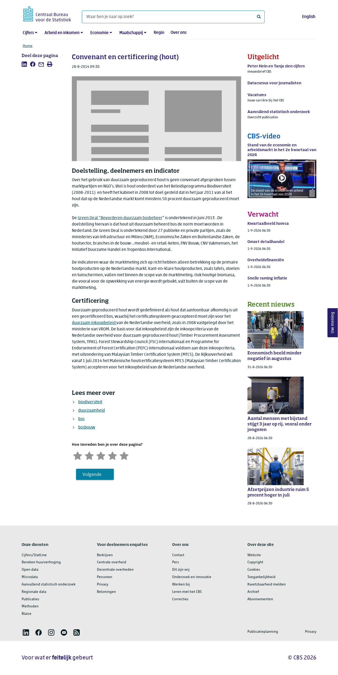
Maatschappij (131, 33)
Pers (175, 562)
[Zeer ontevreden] (77, 455)
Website (254, 555)
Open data (30, 569)
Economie (99, 33)
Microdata (30, 577)
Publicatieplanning (262, 632)
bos (81, 419)
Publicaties (30, 599)
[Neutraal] (101, 455)
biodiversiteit (90, 402)
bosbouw (86, 427)
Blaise (26, 614)
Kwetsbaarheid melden (266, 584)
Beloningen (106, 592)
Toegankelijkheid (261, 577)
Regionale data (34, 592)
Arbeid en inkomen (62, 33)
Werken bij (181, 584)
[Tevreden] (112, 455)
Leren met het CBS (187, 592)
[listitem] (24, 64)
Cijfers (28, 33)
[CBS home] (47, 13)
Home (27, 46)
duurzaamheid (91, 411)
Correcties (180, 599)
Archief (253, 592)
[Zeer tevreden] (124, 455)
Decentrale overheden (115, 569)
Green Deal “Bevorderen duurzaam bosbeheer (120, 218)
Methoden (30, 606)
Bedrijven (105, 555)
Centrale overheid (111, 562)
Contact (178, 555)
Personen (104, 577)
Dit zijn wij (181, 569)
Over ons (178, 33)
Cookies (253, 569)
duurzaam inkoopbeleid (94, 323)
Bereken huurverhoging (41, 562)
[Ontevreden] (89, 455)
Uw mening (333, 323)
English (308, 17)
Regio (159, 33)
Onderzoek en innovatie (191, 577)
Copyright (255, 562)
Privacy (102, 584)
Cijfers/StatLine (34, 555)
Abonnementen (260, 599)
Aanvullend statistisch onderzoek (49, 584)
